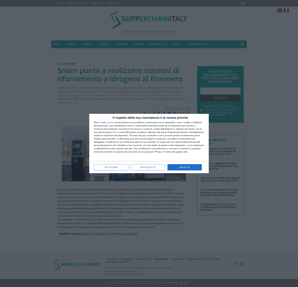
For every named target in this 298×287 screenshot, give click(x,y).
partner (110, 122)
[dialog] (149, 143)
